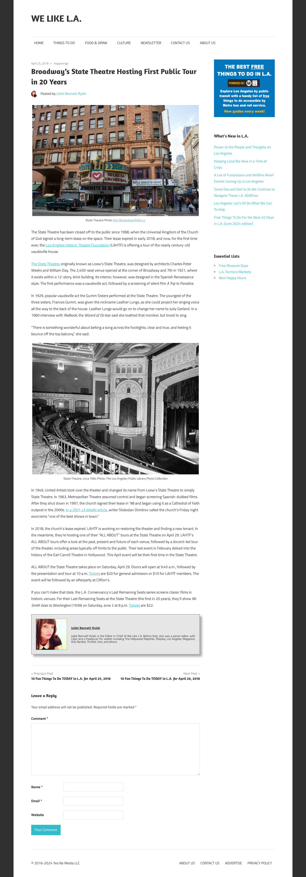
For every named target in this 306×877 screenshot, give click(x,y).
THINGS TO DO (64, 43)
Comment (39, 718)
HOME (39, 43)
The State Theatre (45, 264)
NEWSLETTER (151, 43)
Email (36, 801)
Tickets (94, 573)
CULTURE (124, 43)
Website (37, 815)
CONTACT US (180, 43)
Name (37, 787)
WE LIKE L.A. (56, 18)
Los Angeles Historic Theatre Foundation (77, 245)
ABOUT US (207, 43)
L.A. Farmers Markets (235, 272)
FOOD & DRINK (96, 43)
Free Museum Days (233, 265)
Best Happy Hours (232, 278)
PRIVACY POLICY (260, 863)
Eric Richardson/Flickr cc (129, 220)
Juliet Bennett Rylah (71, 93)
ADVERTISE (233, 863)
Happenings (61, 63)
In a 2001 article (86, 510)
